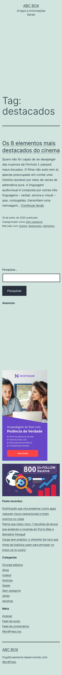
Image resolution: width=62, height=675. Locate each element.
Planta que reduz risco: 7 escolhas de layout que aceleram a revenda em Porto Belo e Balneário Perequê (30, 529)
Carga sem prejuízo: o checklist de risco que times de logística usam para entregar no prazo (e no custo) (30, 544)
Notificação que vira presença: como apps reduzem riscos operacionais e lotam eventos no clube (29, 513)
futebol (6, 575)
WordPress (9, 662)
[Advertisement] (31, 58)
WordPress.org (11, 631)
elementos (49, 225)
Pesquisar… (9, 269)
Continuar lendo (32, 205)
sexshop (7, 601)
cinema (23, 225)
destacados (35, 225)
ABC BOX (31, 6)
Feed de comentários (15, 626)
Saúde (6, 585)
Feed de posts (11, 621)
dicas (5, 570)
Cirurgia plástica (12, 564)
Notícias (7, 580)
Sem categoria (34, 221)
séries (6, 595)
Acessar (7, 616)
